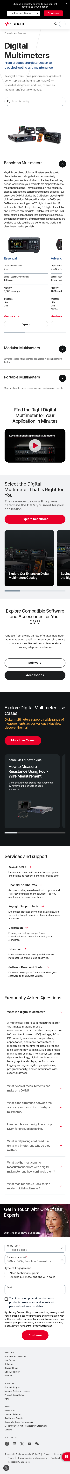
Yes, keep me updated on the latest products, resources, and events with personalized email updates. (32, 1302)
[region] (35, 537)
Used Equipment (12, 1372)
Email (10, 1287)
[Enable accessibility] (6, 1468)
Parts (7, 1399)
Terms (11, 1458)
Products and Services (15, 1356)
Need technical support (24, 1273)
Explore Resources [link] (35, 519)
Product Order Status (14, 1395)
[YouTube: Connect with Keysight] (29, 1443)
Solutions (9, 1364)
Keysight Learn (12, 1368)
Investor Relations (13, 1414)
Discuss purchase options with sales (32, 1276)
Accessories (35, 675)
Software (35, 662)
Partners (8, 1375)
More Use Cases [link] (23, 740)
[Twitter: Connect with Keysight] (22, 1443)
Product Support (12, 1387)
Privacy (47, 1454)
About (8, 1406)
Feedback (55, 1458)
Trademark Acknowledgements (32, 1458)
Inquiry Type (13, 1246)
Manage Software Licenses (17, 1391)
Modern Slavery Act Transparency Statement (26, 1426)
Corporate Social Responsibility (20, 1422)
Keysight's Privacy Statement (36, 1325)
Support (9, 1383)
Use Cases (10, 1360)
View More (9, 316)
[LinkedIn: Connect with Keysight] (14, 1443)
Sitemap (58, 1454)
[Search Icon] (56, 24)
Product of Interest (17, 1257)
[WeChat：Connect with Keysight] (37, 1443)
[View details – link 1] (16, 24)
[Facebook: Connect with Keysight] (7, 1443)
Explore (26, 324)
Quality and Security (14, 1418)
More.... (54, 308)
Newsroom (10, 1410)
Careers (8, 1430)
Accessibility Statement (19, 1462)
